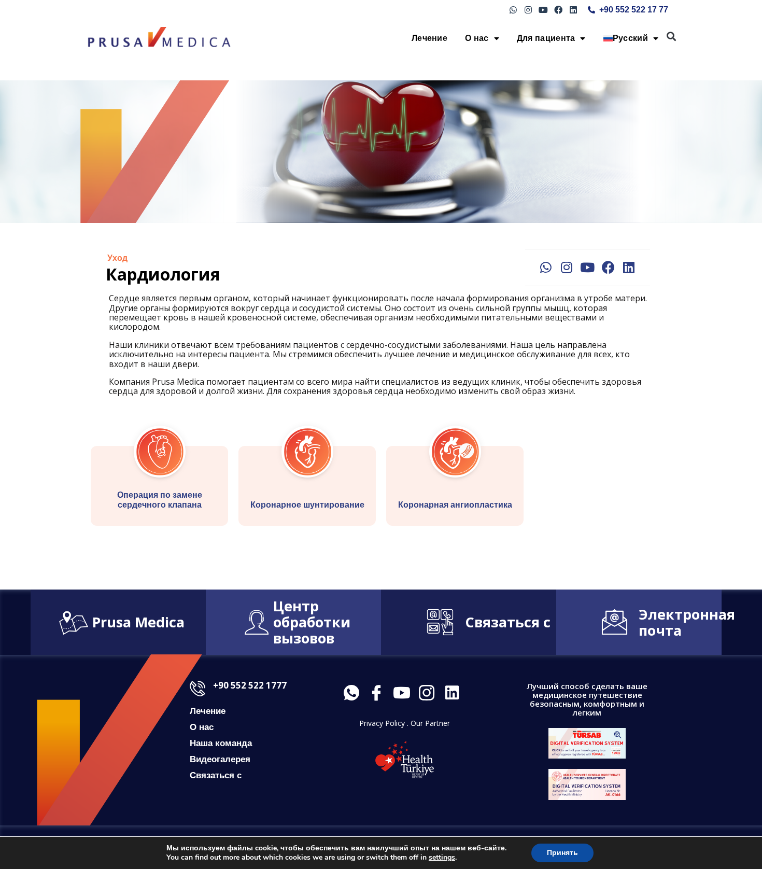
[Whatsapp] (513, 10)
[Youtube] (543, 10)
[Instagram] (528, 10)
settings (442, 857)
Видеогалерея (220, 759)
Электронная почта (687, 622)
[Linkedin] (573, 10)
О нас (477, 38)
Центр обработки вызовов (311, 622)
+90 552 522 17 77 (633, 9)
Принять (562, 853)
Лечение (429, 38)
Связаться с (508, 622)
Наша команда (221, 743)
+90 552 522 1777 (250, 685)
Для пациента (546, 38)
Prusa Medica (138, 622)
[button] (671, 37)
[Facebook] (558, 10)
